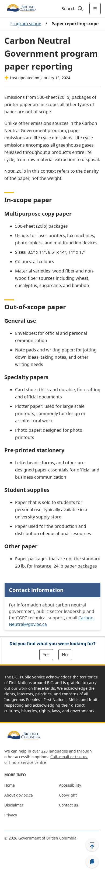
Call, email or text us (68, 756)
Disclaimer (13, 805)
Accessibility (70, 785)
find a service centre (27, 762)
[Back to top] (92, 844)
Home (9, 785)
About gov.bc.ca (18, 795)
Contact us (68, 805)
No (65, 654)
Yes (46, 654)
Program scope (25, 24)
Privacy (10, 815)
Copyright (68, 795)
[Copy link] (92, 861)
